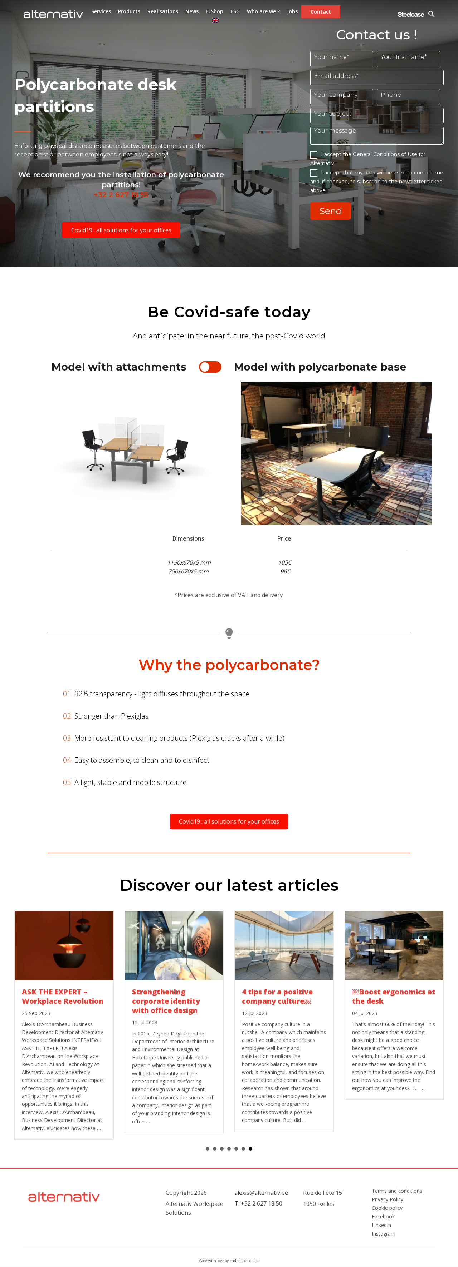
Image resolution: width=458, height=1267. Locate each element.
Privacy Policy (387, 1199)
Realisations (162, 11)
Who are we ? (263, 11)
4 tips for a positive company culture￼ (277, 996)
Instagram (383, 1233)
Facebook (383, 1216)
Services (101, 11)
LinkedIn (381, 1225)
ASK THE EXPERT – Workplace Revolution (62, 996)
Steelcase (411, 14)
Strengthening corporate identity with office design (166, 1001)
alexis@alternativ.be (261, 1193)
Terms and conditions (397, 1190)
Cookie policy (387, 1208)
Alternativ (53, 14)
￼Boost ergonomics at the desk (393, 996)
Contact (321, 11)
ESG (235, 11)
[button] (121, 230)
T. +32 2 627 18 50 (258, 1203)
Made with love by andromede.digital (229, 1260)
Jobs (292, 11)
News (192, 11)
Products (129, 11)
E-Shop (214, 11)
